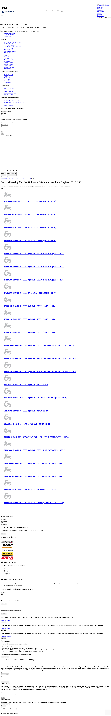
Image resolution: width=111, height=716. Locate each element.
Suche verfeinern (5, 704)
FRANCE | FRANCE (9, 45)
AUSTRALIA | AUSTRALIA (12, 101)
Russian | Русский (8, 64)
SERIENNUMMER (11, 173)
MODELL (3, 173)
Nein (2, 133)
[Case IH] (7, 543)
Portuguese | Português (10, 59)
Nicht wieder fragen (8, 135)
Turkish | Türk (7, 76)
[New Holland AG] (7, 551)
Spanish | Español (8, 94)
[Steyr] (7, 559)
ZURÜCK (3, 113)
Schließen (3, 604)
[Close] (0, 30)
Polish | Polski (7, 68)
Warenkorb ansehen (6, 111)
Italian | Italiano (8, 61)
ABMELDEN (107, 17)
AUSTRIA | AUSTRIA (10, 51)
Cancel (3, 697)
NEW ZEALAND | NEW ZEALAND (14, 102)
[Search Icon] (62, 11)
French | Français (8, 57)
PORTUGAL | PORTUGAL (11, 52)
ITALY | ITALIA (8, 48)
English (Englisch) (8, 75)
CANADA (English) (9, 33)
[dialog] (55, 131)
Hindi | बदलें (7, 79)
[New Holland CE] (7, 555)
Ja (1, 132)
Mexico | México (8, 36)
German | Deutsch (8, 58)
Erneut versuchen (5, 699)
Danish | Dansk (8, 65)
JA (2, 594)
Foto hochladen (5, 657)
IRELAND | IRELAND (10, 49)
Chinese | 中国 (8, 82)
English (6, 55)
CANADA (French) (9, 34)
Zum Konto (100, 17)
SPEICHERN (4, 124)
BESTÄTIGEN (4, 674)
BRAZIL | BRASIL (9, 88)
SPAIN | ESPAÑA (9, 43)
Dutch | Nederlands (9, 67)
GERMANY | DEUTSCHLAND (12, 46)
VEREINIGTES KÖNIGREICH (12, 42)
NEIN (2, 592)
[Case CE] (7, 547)
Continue (3, 705)
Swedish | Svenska (8, 62)
